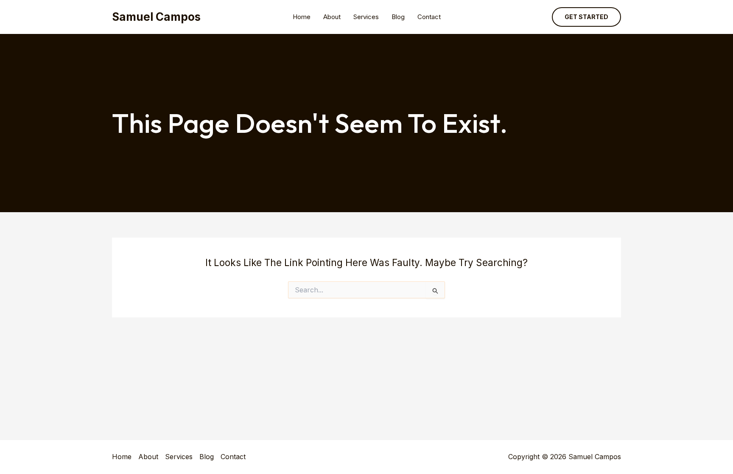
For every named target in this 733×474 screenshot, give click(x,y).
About (332, 17)
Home (302, 17)
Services (366, 17)
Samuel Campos (156, 16)
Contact (429, 17)
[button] (586, 17)
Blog (398, 17)
